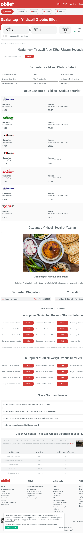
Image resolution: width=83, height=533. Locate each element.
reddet (23, 519)
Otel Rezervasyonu (58, 491)
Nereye (36, 28)
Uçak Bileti (56, 489)
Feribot (62, 11)
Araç (47, 11)
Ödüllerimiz (56, 509)
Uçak (22, 11)
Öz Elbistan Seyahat (32, 498)
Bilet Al (3, 491)
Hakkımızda (56, 498)
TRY (65, 4)
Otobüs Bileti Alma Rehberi (8, 502)
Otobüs (8, 11)
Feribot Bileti (56, 496)
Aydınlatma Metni (9, 521)
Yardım (73, 4)
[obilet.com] (12, 6)
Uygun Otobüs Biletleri (7, 489)
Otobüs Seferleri (5, 493)
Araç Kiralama (57, 493)
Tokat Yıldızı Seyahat (39, 79)
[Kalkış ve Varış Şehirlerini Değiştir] (30, 30)
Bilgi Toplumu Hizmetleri (60, 502)
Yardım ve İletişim (58, 511)
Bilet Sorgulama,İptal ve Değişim (57, 514)
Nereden (8, 28)
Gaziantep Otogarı (11, 299)
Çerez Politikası (57, 504)
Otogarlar (3, 500)
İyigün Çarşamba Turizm (34, 491)
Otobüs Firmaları (6, 498)
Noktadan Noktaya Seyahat (35, 493)
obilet (71, 444)
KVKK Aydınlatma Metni (59, 500)
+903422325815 (44, 299)
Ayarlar (61, 527)
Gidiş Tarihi (65, 28)
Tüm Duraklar (5, 496)
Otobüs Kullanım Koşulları (60, 507)
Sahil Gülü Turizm (32, 489)
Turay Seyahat (31, 496)
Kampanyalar (5, 504)
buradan (19, 524)
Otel (35, 11)
